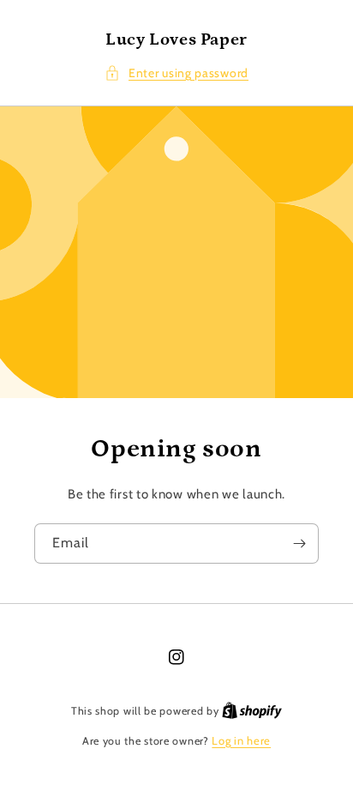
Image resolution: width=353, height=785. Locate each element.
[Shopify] (252, 710)
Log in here (241, 740)
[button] (176, 73)
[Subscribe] (299, 543)
